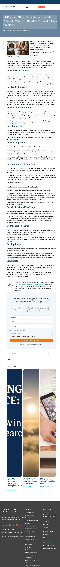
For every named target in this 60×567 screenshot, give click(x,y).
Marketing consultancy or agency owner (23, 336)
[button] (31, 333)
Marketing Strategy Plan (32, 526)
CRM (26, 549)
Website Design (29, 555)
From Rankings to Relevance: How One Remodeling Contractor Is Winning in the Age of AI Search (14, 431)
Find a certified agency (49, 548)
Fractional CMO (29, 512)
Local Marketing (29, 515)
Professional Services (31, 517)
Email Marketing (29, 539)
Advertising (28, 557)
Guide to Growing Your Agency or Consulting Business (31, 522)
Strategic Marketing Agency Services (12, 536)
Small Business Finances (32, 560)
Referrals (27, 534)
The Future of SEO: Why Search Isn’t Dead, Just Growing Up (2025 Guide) (31, 431)
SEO (26, 542)
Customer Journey (30, 531)
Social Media (28, 547)
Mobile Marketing (30, 536)
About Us (45, 524)
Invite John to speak (49, 545)
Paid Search (28, 544)
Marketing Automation (31, 552)
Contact (45, 527)
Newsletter (46, 534)
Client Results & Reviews (50, 512)
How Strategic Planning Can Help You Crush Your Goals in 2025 (48, 431)
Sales (26, 563)
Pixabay (17, 56)
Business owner (16, 333)
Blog (44, 537)
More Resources (47, 542)
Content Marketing (30, 528)
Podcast (45, 540)
